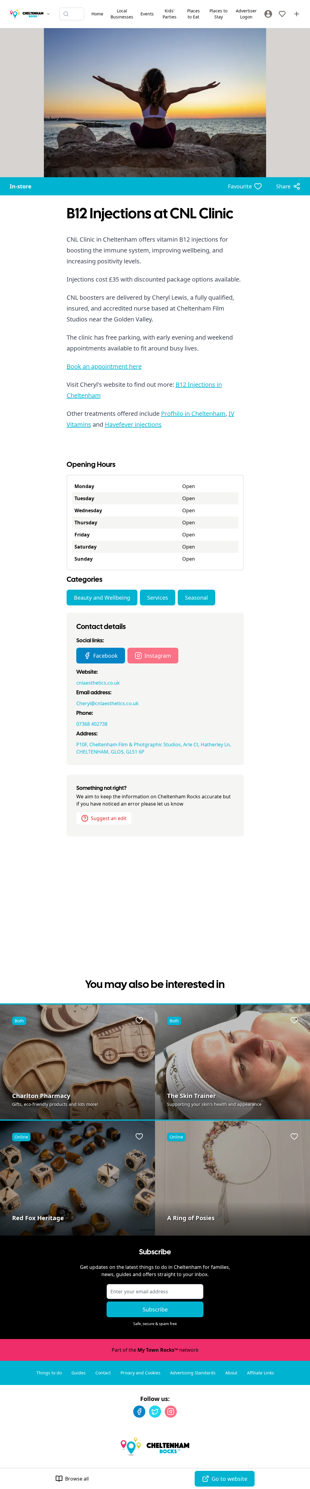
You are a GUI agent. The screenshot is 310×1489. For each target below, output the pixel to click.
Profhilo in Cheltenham (193, 413)
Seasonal (196, 597)
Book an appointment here (104, 366)
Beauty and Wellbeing (102, 597)
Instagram (157, 655)
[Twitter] (155, 1412)
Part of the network (155, 1350)
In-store (20, 186)
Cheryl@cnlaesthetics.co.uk (107, 703)
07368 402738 (91, 724)
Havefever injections (133, 424)
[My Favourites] (282, 14)
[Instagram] (171, 1412)
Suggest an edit (109, 818)
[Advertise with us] (297, 14)
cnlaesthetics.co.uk (98, 682)
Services (157, 597)
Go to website (229, 1478)
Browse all (77, 1478)
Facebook (105, 655)
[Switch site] (48, 14)
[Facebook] (139, 1412)
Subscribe (155, 1309)
